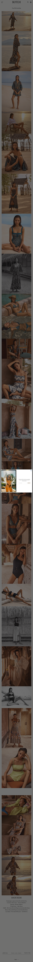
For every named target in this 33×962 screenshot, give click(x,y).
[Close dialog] (31, 470)
